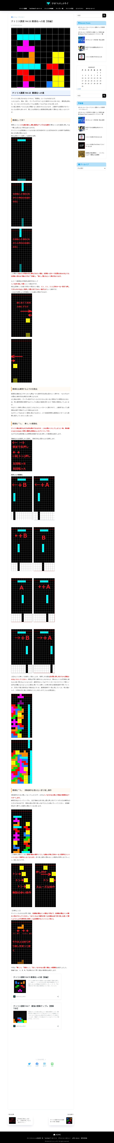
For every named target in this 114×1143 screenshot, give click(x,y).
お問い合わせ (76, 1138)
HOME (58, 1135)
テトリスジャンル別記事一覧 (35, 1138)
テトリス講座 (23, 8)
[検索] (104, 15)
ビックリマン (79, 8)
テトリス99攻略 (48, 8)
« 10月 (79, 89)
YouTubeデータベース (35, 8)
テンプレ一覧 (59, 8)
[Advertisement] (40, 1044)
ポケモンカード (90, 8)
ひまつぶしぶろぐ (60, 3)
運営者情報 (84, 1138)
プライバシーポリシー (64, 1138)
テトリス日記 (69, 8)
